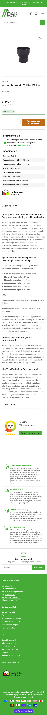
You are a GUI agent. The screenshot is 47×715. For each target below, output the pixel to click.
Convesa (5, 81)
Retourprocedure (8, 628)
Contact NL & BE (8, 612)
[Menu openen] (42, 13)
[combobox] (23, 22)
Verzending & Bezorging (10, 694)
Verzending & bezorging (11, 618)
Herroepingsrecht (20, 697)
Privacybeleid (39, 692)
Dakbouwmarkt (13, 692)
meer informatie (23, 145)
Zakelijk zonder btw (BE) (11, 656)
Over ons (5, 615)
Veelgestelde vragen (10, 625)
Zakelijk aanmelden (9, 640)
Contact (30, 697)
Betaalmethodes (8, 646)
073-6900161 (10, 594)
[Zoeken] (42, 22)
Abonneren (38, 567)
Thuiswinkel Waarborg (11, 621)
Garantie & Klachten (10, 649)
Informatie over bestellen (12, 643)
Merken (5, 653)
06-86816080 (16, 600)
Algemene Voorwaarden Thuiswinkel (31, 694)
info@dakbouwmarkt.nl (11, 597)
